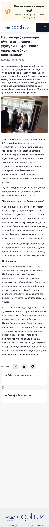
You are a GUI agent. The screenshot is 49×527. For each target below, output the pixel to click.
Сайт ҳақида (11, 525)
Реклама (40, 525)
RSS (22, 525)
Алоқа (30, 525)
